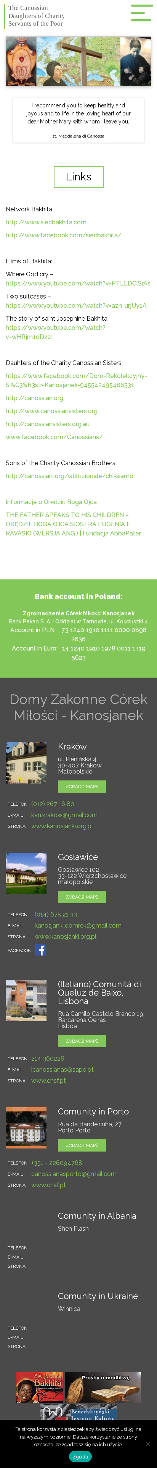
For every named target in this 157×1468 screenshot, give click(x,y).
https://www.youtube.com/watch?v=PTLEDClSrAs (78, 283)
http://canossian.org (34, 398)
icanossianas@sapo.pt (62, 1069)
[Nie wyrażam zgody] (147, 1444)
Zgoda (80, 1456)
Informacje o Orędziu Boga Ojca (51, 502)
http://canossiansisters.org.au (48, 424)
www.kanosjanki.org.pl (62, 826)
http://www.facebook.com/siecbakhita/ (64, 235)
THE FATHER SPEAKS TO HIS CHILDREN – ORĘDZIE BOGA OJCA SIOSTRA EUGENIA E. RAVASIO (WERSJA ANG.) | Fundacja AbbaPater (73, 524)
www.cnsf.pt (48, 1080)
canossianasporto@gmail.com (74, 1174)
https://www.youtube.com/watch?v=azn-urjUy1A (76, 305)
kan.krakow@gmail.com (64, 815)
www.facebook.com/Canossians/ (54, 437)
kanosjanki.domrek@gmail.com (78, 925)
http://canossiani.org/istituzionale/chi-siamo (69, 476)
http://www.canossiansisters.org (52, 411)
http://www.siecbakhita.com (46, 222)
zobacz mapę (82, 786)
